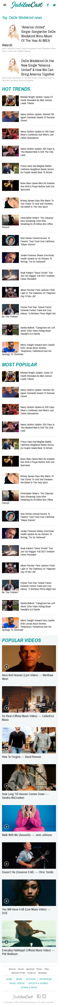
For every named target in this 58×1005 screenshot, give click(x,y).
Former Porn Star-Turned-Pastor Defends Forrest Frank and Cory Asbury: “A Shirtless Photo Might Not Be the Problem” (29, 311)
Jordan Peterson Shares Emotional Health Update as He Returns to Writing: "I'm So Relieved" (37, 258)
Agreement (30, 969)
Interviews (45, 979)
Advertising (42, 972)
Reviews (30, 979)
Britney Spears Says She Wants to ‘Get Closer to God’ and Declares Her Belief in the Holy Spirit (37, 204)
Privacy (39, 969)
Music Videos (17, 983)
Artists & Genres (38, 983)
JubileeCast (22, 997)
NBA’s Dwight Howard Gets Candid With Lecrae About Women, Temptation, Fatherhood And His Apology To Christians (28, 349)
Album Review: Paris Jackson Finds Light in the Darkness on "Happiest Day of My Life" (38, 293)
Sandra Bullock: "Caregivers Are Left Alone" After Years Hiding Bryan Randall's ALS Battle (37, 331)
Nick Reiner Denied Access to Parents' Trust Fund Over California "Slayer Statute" (37, 241)
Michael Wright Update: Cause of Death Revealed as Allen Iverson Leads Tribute (36, 100)
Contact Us (31, 972)
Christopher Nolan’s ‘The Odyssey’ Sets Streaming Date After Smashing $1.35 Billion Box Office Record (28, 222)
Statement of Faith (18, 972)
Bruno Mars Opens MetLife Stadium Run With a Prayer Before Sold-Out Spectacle (37, 186)
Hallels (27, 5)
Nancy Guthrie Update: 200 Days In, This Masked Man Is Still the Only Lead (37, 152)
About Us (12, 969)
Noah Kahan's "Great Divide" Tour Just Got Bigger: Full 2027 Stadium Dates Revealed (37, 276)
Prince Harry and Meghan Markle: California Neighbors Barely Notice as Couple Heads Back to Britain (37, 169)
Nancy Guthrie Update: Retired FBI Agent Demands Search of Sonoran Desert (37, 117)
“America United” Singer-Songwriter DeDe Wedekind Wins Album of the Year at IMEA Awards (29, 36)
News (19, 979)
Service (21, 969)
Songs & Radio (29, 987)
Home (9, 979)
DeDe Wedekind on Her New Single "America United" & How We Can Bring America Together (37, 67)
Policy (47, 969)
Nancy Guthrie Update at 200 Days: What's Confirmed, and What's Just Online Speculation (37, 134)
